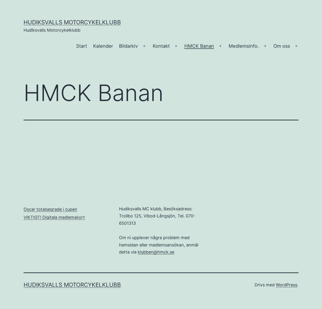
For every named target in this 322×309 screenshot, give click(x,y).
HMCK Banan (199, 46)
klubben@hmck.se (156, 252)
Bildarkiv (128, 46)
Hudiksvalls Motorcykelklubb (72, 22)
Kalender (103, 46)
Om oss (281, 46)
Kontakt (161, 46)
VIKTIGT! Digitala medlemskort (54, 217)
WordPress (286, 284)
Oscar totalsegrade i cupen (50, 209)
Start (81, 46)
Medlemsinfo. (244, 46)
